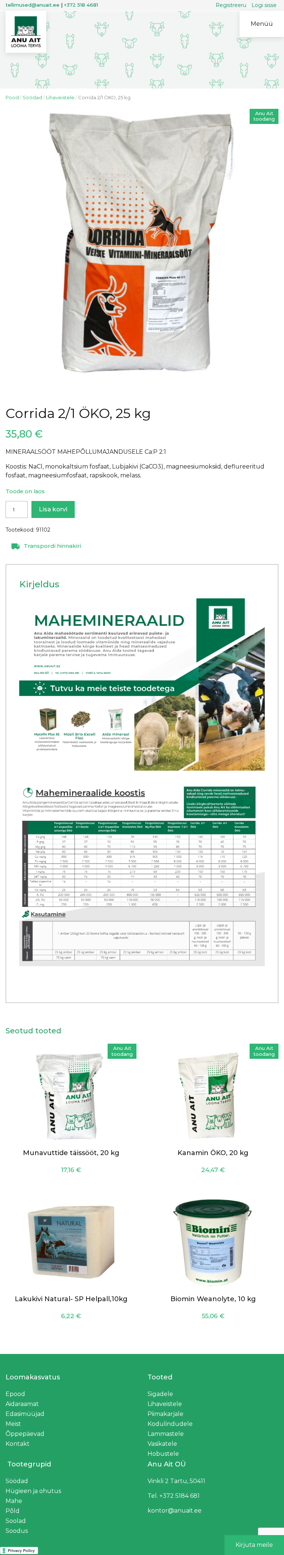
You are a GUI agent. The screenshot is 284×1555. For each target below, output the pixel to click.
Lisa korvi (53, 509)
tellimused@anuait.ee (33, 5)
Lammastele (166, 1433)
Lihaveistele (60, 97)
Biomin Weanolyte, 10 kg (213, 1299)
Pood (12, 97)
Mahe (14, 1500)
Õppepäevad (25, 1433)
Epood (15, 1393)
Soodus (17, 1530)
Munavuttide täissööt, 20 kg (71, 1153)
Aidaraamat (22, 1403)
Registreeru (231, 5)
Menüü (262, 23)
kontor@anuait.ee (175, 1510)
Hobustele (163, 1453)
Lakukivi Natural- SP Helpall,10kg (71, 1299)
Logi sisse (264, 5)
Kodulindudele (170, 1423)
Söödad (32, 97)
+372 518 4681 (81, 5)
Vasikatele (162, 1443)
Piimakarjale (165, 1413)
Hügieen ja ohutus (33, 1490)
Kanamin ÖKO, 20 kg (213, 1153)
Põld (13, 1510)
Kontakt (18, 1443)
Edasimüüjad (25, 1413)
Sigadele (160, 1393)
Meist (13, 1423)
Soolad (16, 1520)
